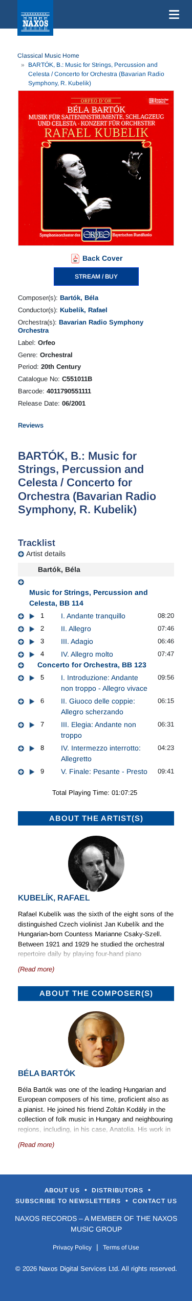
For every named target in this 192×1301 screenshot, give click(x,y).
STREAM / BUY (96, 276)
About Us (63, 1190)
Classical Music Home (48, 55)
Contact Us (155, 1201)
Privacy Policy (72, 1247)
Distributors (118, 1190)
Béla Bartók (46, 1073)
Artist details (46, 553)
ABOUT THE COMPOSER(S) (96, 993)
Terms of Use (121, 1247)
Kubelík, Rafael (84, 310)
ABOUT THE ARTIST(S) (96, 818)
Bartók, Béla (79, 298)
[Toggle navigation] (172, 14)
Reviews (31, 425)
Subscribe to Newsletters (69, 1201)
